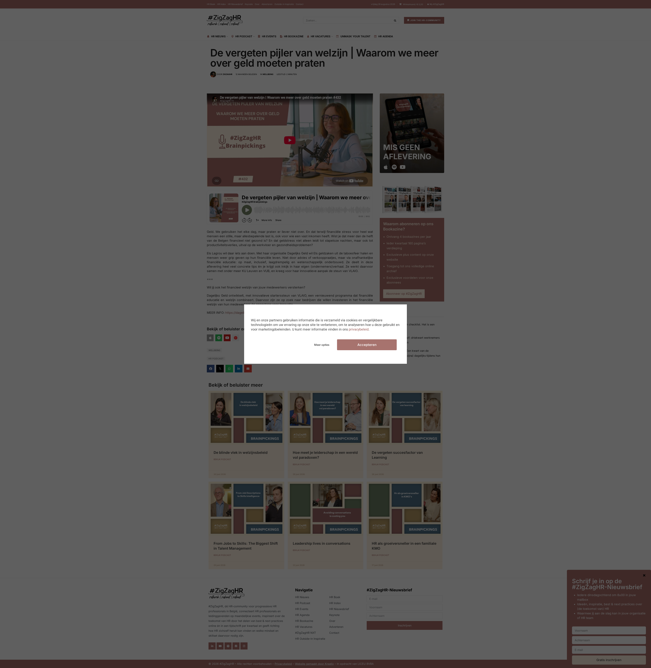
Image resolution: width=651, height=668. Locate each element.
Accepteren (367, 345)
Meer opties (321, 344)
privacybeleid (359, 329)
